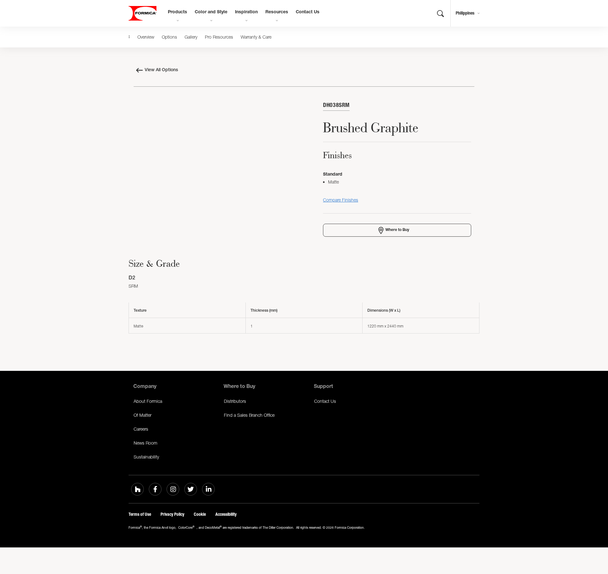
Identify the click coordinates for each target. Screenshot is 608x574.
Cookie (200, 514)
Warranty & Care (256, 37)
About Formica (148, 401)
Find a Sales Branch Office (249, 415)
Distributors (235, 401)
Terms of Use (140, 514)
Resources (276, 12)
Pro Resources (219, 37)
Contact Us (308, 12)
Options (169, 37)
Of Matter (142, 415)
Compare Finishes (340, 200)
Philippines (465, 13)
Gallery (191, 37)
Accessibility (226, 514)
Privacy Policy (172, 514)
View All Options (161, 70)
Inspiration (246, 12)
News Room (145, 443)
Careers (141, 429)
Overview (145, 37)
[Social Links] (137, 489)
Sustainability (146, 456)
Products (177, 12)
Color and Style (211, 12)
